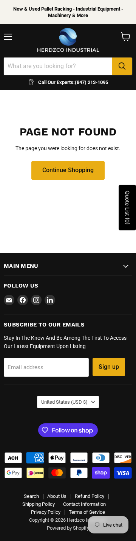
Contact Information (84, 504)
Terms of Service (87, 512)
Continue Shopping (68, 170)
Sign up (109, 366)
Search (31, 496)
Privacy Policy (45, 512)
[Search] (122, 66)
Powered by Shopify (68, 528)
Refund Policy (89, 496)
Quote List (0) (127, 208)
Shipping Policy (38, 504)
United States (64, 402)
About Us (56, 496)
